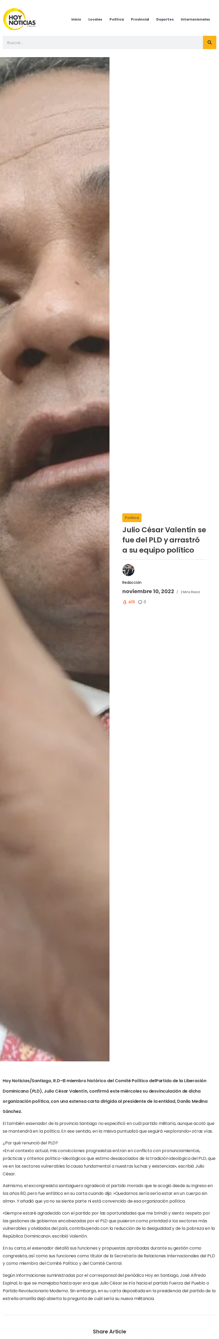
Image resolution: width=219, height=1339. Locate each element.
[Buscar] (209, 42)
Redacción (132, 582)
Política (132, 517)
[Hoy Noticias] (20, 19)
